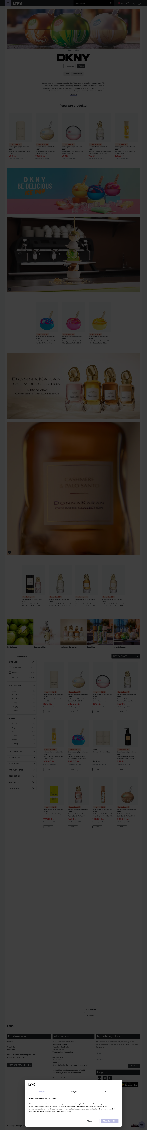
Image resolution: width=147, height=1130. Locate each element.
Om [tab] (105, 1092)
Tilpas (89, 1121)
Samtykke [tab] (42, 1092)
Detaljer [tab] (73, 1092)
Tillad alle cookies (109, 1121)
